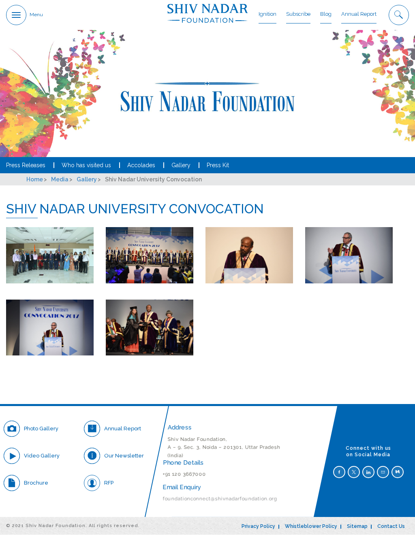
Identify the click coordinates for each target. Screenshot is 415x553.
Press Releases (25, 165)
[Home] (207, 13)
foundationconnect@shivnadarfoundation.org (220, 499)
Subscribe (298, 14)
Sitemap (357, 526)
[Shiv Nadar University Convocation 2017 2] (149, 255)
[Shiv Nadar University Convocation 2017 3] (249, 255)
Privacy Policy (258, 526)
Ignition (267, 14)
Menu (36, 14)
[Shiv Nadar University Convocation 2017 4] (349, 255)
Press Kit (218, 165)
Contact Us (391, 526)
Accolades (141, 165)
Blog (326, 14)
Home (34, 179)
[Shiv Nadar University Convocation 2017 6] (149, 328)
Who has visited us (86, 165)
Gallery (180, 165)
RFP (108, 483)
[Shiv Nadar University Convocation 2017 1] (50, 255)
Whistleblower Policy (311, 526)
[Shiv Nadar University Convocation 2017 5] (50, 328)
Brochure (36, 483)
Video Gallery (42, 456)
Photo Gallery (41, 428)
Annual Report (358, 14)
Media (59, 179)
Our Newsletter (124, 456)
